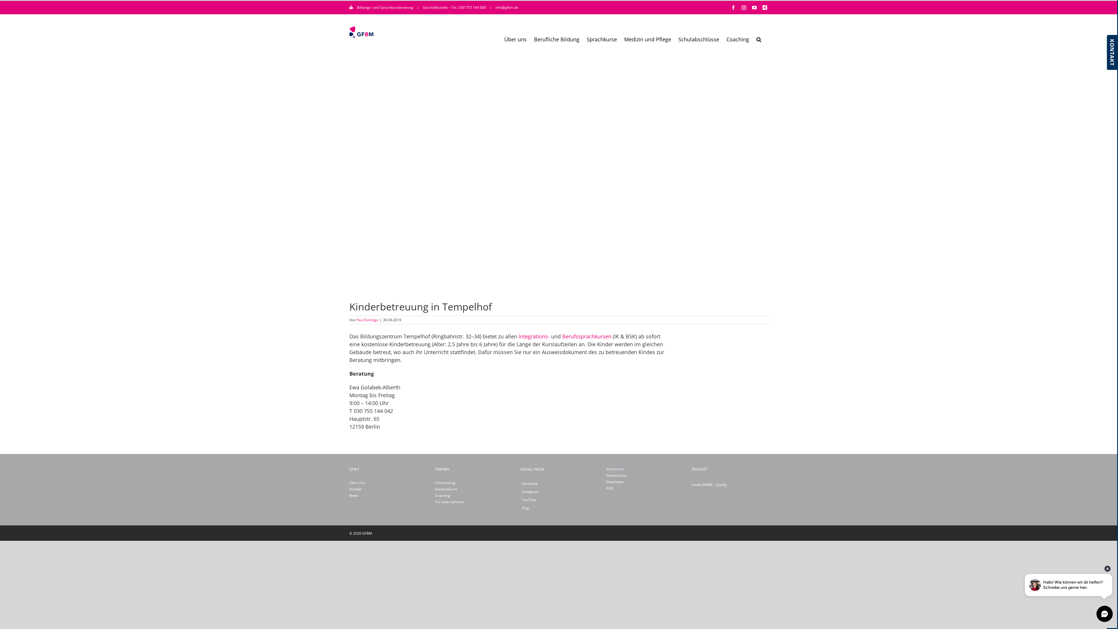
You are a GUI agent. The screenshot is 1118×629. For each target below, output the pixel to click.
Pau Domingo (367, 319)
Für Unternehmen (449, 501)
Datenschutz (616, 475)
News (353, 495)
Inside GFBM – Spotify (709, 484)
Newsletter (615, 481)
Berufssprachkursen (586, 336)
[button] (758, 39)
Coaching (442, 495)
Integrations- (534, 336)
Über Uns (357, 482)
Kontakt (355, 489)
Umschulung (445, 482)
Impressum (615, 469)
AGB (609, 488)
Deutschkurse (446, 489)
